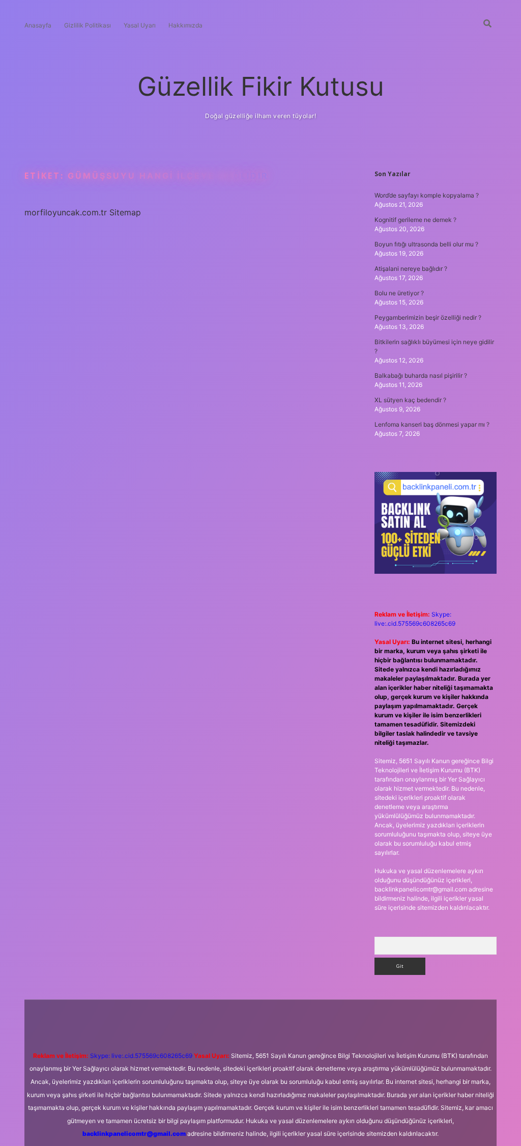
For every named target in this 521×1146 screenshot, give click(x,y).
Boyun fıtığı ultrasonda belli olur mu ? (426, 244)
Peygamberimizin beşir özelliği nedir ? (427, 317)
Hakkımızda (185, 25)
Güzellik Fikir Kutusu (260, 86)
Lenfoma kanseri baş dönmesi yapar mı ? (431, 424)
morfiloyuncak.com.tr (65, 212)
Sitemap (125, 212)
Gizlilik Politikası (87, 25)
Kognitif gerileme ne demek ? (415, 219)
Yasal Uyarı (140, 25)
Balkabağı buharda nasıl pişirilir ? (420, 375)
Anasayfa (37, 25)
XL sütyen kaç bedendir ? (410, 400)
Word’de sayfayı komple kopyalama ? (426, 195)
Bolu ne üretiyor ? (399, 293)
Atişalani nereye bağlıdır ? (410, 268)
